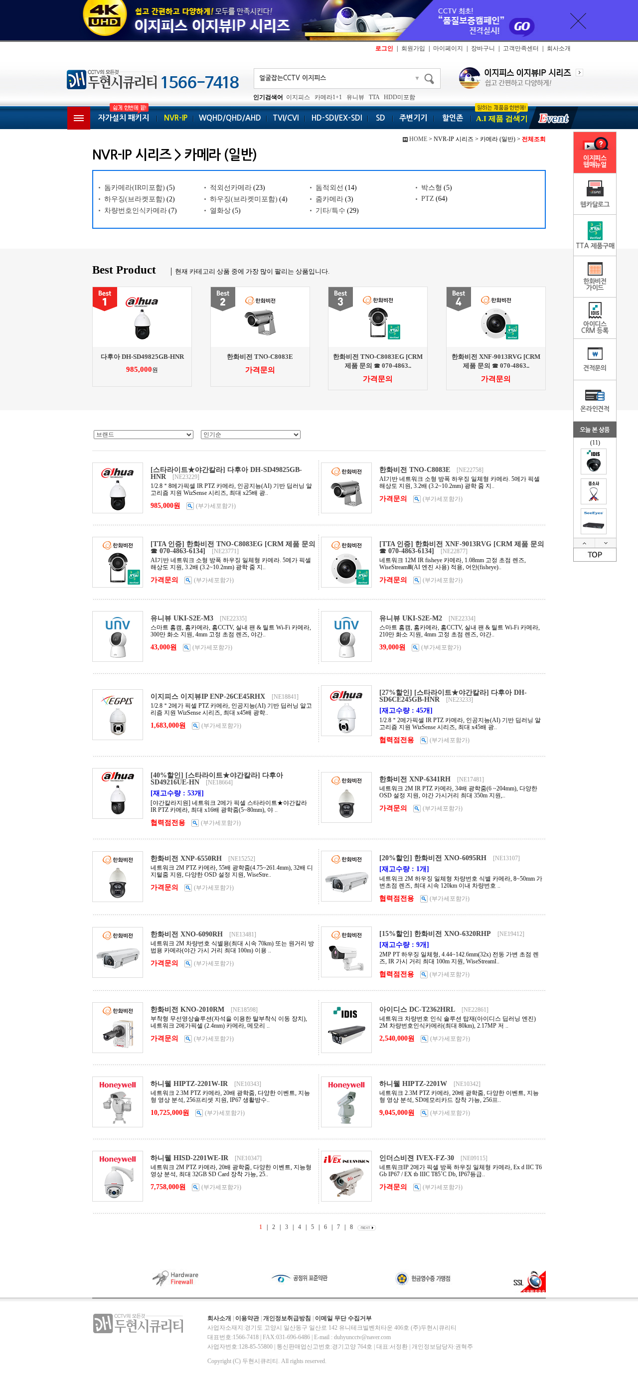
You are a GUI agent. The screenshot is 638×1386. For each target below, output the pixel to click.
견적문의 (595, 368)
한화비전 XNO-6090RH (187, 934)
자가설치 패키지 (123, 118)
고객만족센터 (521, 48)
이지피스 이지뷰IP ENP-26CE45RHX (208, 696)
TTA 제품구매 (595, 246)
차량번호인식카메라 (135, 210)
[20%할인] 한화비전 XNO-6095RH (432, 858)
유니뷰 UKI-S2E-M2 (410, 618)
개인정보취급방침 (287, 1318)
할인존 (452, 118)
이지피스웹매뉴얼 (595, 161)
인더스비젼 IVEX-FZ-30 (416, 1158)
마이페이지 (448, 48)
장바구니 (483, 48)
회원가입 (413, 48)
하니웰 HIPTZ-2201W (413, 1083)
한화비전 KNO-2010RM (187, 1009)
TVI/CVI (286, 118)
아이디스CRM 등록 (595, 327)
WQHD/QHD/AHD (230, 118)
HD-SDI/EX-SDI (337, 118)
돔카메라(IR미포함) (134, 187)
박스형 (431, 187)
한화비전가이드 (595, 284)
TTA (374, 97)
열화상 (220, 210)
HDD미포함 (399, 97)
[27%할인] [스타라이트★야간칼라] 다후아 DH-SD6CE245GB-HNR (453, 696)
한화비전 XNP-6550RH (186, 858)
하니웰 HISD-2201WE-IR (189, 1158)
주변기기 (413, 118)
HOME (418, 139)
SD (380, 118)
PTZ (427, 198)
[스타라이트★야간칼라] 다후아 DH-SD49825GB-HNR (226, 473)
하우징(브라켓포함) (134, 199)
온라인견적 (595, 409)
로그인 (384, 48)
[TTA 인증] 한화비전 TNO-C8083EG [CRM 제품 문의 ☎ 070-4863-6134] (233, 547)
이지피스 (298, 97)
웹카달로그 (595, 204)
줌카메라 (329, 199)
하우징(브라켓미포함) (244, 199)
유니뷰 (355, 97)
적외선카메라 (231, 187)
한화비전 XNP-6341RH (415, 779)
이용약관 (247, 1318)
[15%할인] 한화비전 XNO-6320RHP (435, 933)
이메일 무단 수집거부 (343, 1318)
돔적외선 (329, 187)
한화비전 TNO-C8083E (260, 356)
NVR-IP (175, 118)
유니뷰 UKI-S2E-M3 (182, 618)
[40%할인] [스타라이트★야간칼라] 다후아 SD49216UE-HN (217, 778)
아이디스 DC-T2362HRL (417, 1009)
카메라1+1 (328, 97)
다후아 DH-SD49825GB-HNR (142, 356)
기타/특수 (330, 210)
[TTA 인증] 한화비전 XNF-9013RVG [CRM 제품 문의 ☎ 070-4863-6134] (461, 547)
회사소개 (559, 48)
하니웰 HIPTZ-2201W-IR (189, 1083)
